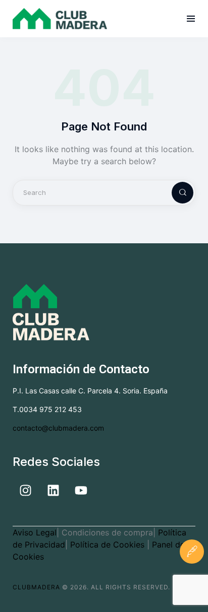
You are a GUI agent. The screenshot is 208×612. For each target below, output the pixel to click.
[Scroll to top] (192, 584)
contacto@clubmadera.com (58, 428)
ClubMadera (36, 587)
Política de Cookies (108, 544)
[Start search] (174, 193)
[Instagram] (25, 490)
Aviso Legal (35, 532)
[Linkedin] (53, 490)
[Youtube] (80, 490)
